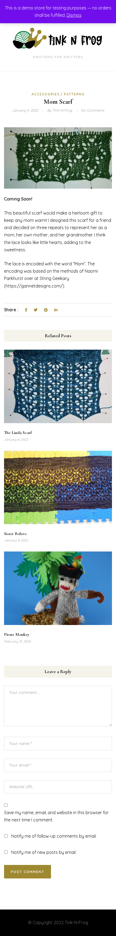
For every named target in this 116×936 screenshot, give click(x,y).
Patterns (74, 94)
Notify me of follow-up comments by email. (54, 836)
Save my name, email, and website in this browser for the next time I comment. (56, 816)
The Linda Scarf (18, 432)
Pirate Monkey (16, 634)
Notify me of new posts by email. (43, 852)
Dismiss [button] (74, 15)
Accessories (46, 94)
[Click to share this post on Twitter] (35, 310)
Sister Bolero (15, 533)
